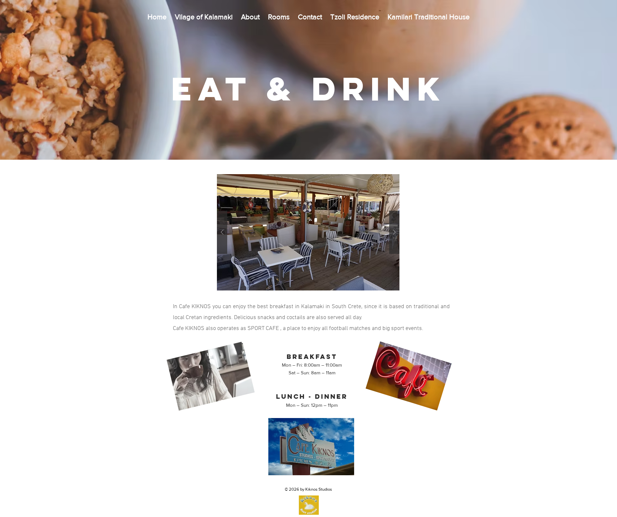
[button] (308, 232)
